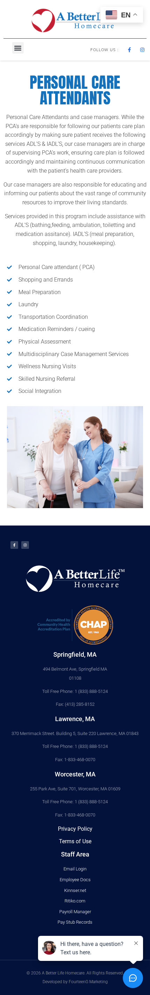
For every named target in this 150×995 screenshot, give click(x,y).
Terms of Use (75, 841)
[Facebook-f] (14, 545)
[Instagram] (25, 545)
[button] (18, 48)
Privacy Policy (75, 829)
